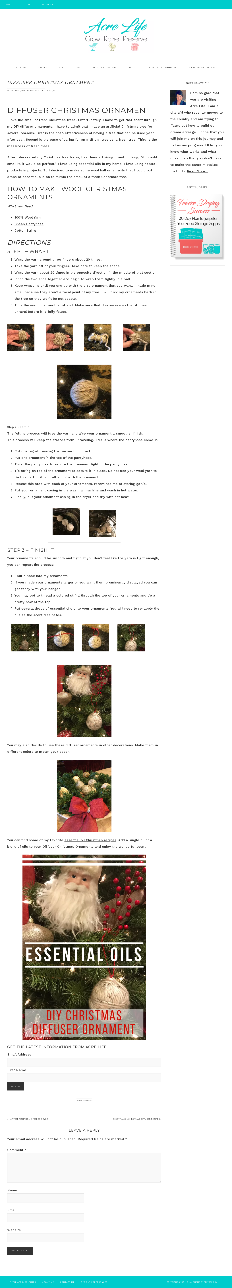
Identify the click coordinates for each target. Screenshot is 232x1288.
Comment (16, 1150)
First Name (16, 1070)
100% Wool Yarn (27, 217)
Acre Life (116, 34)
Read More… (197, 171)
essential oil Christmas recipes (91, 840)
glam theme (193, 1282)
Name (12, 1190)
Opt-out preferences (94, 1282)
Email (12, 1210)
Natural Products (30, 91)
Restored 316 (211, 1282)
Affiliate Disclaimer (23, 1282)
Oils (43, 91)
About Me (48, 1282)
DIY (11, 91)
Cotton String (25, 230)
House (17, 91)
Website (14, 1230)
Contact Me (67, 1282)
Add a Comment (84, 1101)
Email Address (19, 1054)
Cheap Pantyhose (29, 224)
